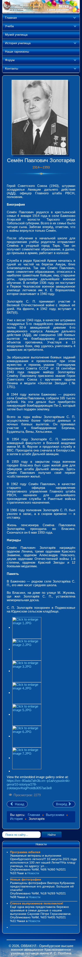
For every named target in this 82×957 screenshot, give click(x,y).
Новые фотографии (25, 879)
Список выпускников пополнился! (36, 903)
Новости (33, 873)
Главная (11, 17)
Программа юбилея (25, 852)
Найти (52, 834)
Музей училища (16, 34)
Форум (10, 60)
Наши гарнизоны (17, 51)
